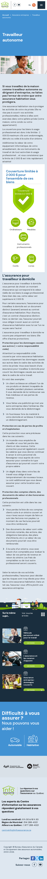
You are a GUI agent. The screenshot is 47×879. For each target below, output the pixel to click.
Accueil (5, 15)
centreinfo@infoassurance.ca (16, 830)
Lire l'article (31, 643)
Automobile (15, 745)
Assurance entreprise (20, 15)
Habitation (33, 745)
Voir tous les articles (27, 614)
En (30, 5)
